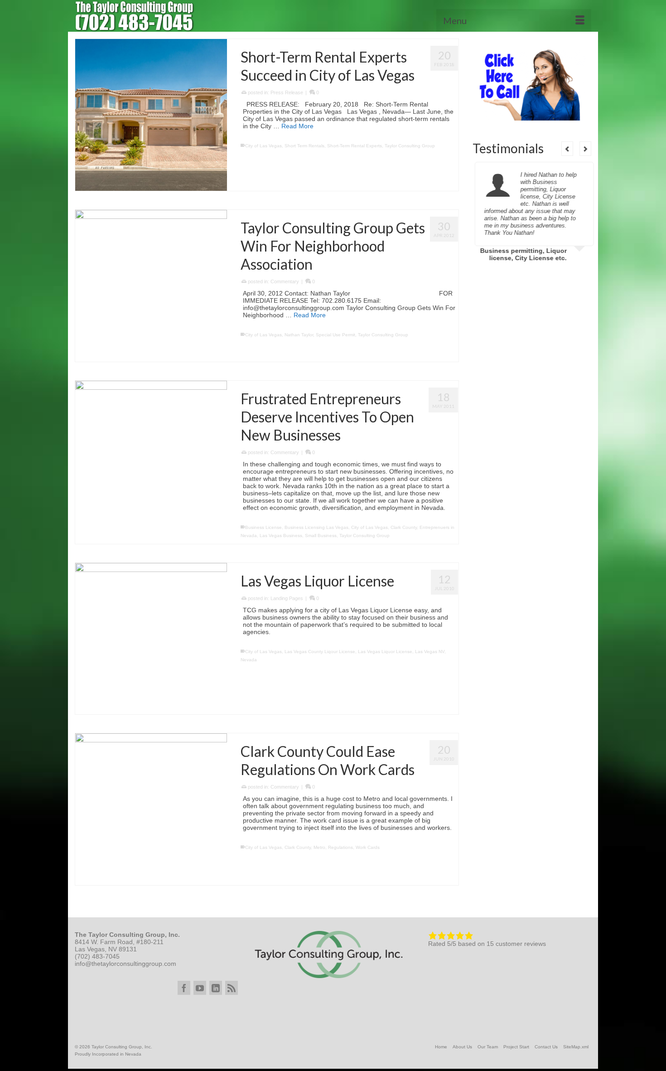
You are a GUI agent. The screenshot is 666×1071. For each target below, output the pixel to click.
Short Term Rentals (304, 145)
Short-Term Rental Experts (354, 145)
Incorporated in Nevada (116, 1054)
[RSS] (231, 988)
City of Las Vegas (263, 145)
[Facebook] (184, 988)
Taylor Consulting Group (410, 145)
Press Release (286, 92)
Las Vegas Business (281, 535)
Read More (297, 126)
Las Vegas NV (429, 651)
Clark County (404, 527)
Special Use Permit (335, 334)
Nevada (249, 659)
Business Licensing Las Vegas (316, 527)
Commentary (284, 281)
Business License (263, 527)
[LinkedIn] (215, 988)
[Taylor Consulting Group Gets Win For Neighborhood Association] (151, 286)
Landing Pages (286, 598)
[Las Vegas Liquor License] (151, 639)
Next (585, 148)
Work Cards (368, 847)
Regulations (340, 847)
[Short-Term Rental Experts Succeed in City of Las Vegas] (151, 115)
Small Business (321, 535)
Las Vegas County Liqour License (320, 651)
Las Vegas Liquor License (385, 651)
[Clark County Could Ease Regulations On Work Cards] (151, 809)
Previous (567, 148)
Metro (319, 847)
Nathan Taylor (299, 334)
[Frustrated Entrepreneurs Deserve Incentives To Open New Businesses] (151, 457)
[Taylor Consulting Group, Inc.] (156, 16)
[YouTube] (199, 988)
